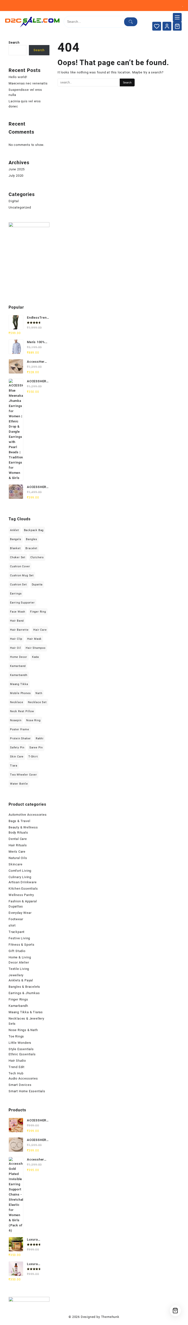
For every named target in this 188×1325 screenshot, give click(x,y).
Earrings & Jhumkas (24, 993)
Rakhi (40, 738)
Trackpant (16, 932)
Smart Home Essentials (27, 1091)
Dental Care (18, 839)
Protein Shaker (20, 738)
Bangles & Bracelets (24, 986)
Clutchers (37, 557)
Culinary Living (20, 877)
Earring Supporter (22, 602)
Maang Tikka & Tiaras (26, 1012)
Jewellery (16, 975)
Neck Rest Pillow (22, 711)
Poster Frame (19, 729)
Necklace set (37, 702)
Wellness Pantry (21, 895)
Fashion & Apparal (23, 901)
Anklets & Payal (21, 980)
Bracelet (31, 548)
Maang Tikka (19, 684)
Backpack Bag (34, 530)
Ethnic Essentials (22, 1054)
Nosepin (16, 720)
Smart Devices (20, 1085)
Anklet (14, 530)
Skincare (15, 864)
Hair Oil (15, 648)
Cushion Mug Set (22, 575)
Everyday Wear (20, 913)
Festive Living (19, 938)
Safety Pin (17, 747)
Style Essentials (21, 1049)
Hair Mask (34, 638)
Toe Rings (16, 1036)
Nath (38, 693)
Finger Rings (18, 999)
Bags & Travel (19, 821)
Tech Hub (16, 1073)
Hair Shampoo (36, 648)
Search (14, 42)
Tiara (13, 765)
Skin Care (17, 756)
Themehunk (110, 1317)
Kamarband (18, 666)
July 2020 (16, 175)
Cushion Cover (20, 566)
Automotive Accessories (28, 814)
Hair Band (17, 620)
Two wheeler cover (23, 774)
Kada (35, 657)
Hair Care (40, 629)
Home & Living (20, 957)
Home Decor (18, 657)
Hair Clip (16, 638)
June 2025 (17, 169)
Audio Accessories (23, 1078)
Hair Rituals (18, 845)
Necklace (16, 702)
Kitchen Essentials (23, 888)
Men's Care (17, 851)
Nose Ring (33, 720)
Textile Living (19, 969)
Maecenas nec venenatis (28, 83)
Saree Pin (36, 747)
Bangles (31, 539)
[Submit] (130, 21)
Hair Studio (17, 1060)
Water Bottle (19, 783)
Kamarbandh (18, 675)
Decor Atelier (19, 962)
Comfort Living (20, 870)
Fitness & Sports (22, 944)
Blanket (15, 548)
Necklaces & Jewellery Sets (26, 1021)
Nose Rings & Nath (23, 1030)
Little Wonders (20, 1043)
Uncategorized (20, 207)
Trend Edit (16, 1067)
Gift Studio (17, 951)
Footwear (16, 919)
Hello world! (18, 77)
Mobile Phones (20, 693)
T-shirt (33, 756)
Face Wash (17, 611)
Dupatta (37, 584)
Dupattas (16, 906)
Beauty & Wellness (23, 827)
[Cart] (177, 26)
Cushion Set (18, 584)
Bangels (15, 539)
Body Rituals (18, 832)
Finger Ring (38, 611)
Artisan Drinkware (23, 882)
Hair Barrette (19, 629)
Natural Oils (18, 858)
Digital (14, 201)
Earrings (16, 593)
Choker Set (17, 557)
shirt (12, 925)
